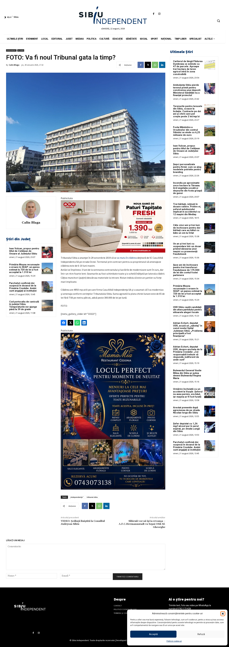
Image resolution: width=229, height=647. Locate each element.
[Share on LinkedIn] (84, 323)
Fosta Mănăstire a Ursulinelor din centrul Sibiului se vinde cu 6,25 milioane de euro (186, 131)
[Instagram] (159, 14)
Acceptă (153, 634)
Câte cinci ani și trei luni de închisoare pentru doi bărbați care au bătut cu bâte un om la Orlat (186, 229)
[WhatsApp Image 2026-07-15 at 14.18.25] (113, 411)
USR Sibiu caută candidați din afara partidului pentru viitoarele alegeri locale (187, 310)
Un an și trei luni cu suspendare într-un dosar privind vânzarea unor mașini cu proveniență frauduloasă (187, 248)
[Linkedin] (162, 65)
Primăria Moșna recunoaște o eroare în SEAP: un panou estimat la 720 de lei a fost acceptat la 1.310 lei (24, 268)
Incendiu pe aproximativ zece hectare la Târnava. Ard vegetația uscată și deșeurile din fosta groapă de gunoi (187, 188)
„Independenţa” (76, 497)
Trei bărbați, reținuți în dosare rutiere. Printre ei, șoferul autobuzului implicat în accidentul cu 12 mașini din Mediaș (187, 209)
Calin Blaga (14, 65)
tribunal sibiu (92, 497)
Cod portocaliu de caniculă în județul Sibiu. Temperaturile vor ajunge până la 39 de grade (24, 305)
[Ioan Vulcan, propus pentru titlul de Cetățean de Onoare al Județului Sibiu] (47, 252)
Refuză (201, 634)
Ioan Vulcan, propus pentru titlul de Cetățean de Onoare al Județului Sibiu (24, 251)
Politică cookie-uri (174, 641)
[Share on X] (70, 323)
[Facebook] (153, 14)
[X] (148, 65)
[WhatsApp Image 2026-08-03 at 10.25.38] (113, 226)
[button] (222, 613)
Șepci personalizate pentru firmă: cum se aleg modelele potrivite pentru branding (187, 168)
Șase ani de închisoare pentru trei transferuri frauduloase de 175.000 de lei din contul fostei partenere (186, 270)
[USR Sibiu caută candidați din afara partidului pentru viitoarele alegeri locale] (209, 310)
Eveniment (11, 50)
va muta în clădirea (127, 257)
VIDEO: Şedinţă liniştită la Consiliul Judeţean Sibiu (83, 522)
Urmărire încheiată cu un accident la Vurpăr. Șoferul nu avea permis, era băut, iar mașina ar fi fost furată (188, 393)
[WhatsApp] (155, 65)
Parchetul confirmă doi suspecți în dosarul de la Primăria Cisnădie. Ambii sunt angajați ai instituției (23, 287)
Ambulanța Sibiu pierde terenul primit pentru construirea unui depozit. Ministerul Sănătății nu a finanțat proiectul (187, 90)
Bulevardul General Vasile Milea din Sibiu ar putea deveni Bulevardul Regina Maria (187, 374)
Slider (21, 50)
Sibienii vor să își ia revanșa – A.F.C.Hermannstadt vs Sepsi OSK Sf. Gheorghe (142, 524)
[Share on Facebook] (63, 323)
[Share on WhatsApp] (77, 323)
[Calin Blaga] (31, 209)
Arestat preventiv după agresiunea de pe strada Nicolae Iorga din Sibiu (186, 410)
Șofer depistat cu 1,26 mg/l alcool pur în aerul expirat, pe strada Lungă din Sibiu (186, 427)
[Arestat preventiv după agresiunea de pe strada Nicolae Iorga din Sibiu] (209, 411)
